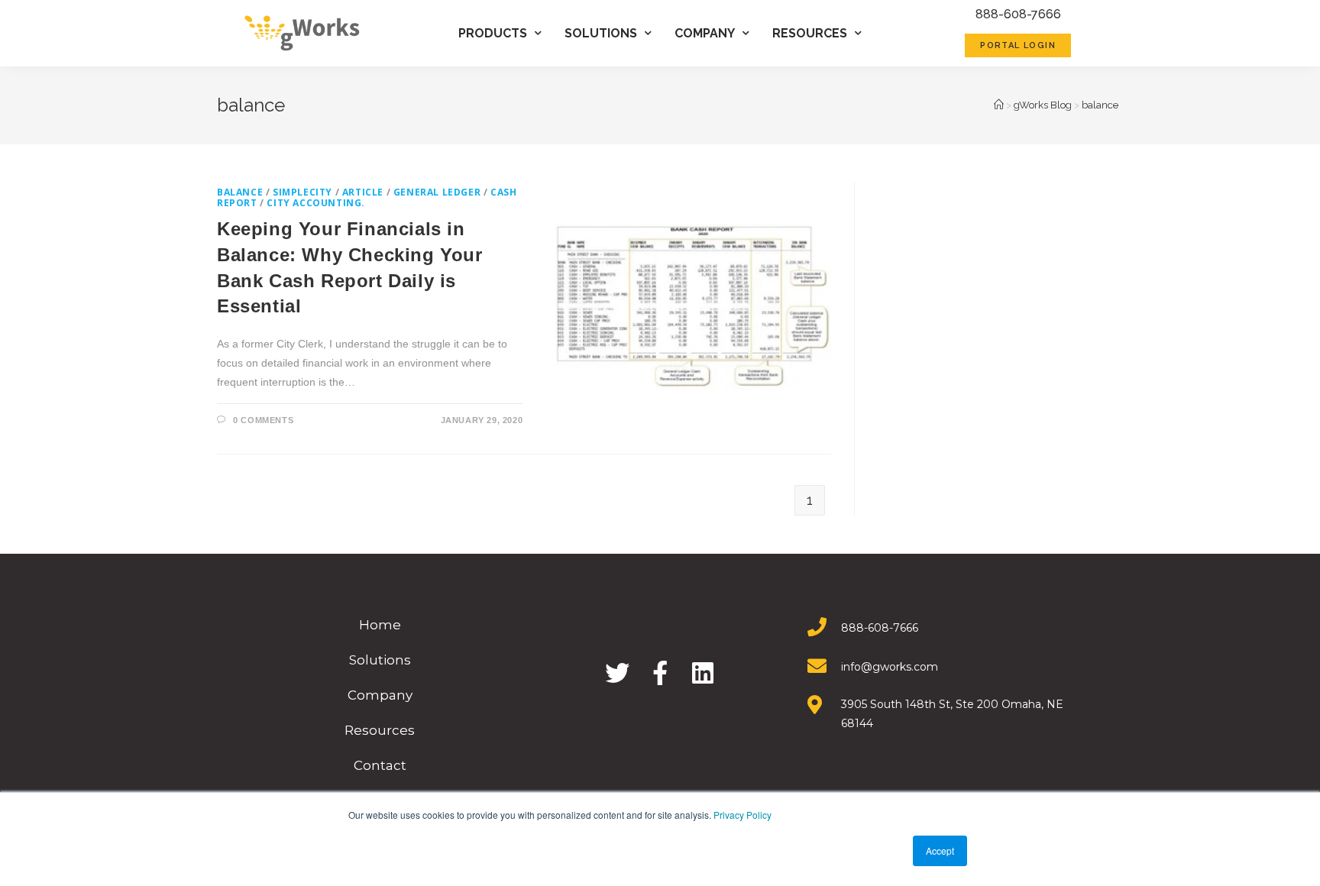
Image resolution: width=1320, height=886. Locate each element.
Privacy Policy (742, 814)
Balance (240, 192)
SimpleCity (302, 192)
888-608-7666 (1018, 14)
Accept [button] (940, 850)
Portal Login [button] (1018, 45)
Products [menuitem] (492, 33)
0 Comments (263, 420)
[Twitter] (617, 673)
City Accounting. (316, 202)
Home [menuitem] (380, 624)
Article (362, 192)
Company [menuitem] (705, 33)
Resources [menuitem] (809, 33)
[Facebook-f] (660, 673)
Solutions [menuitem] (601, 33)
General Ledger (436, 192)
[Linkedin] (703, 673)
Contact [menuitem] (380, 765)
